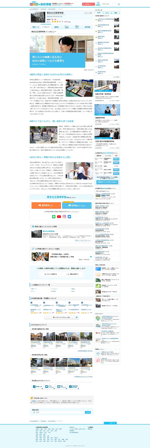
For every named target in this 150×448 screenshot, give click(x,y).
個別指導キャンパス (86, 309)
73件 (39, 369)
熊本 (48, 441)
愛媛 (63, 439)
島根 (40, 439)
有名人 (73, 291)
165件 (89, 343)
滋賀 (48, 437)
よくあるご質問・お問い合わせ (77, 429)
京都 (44, 437)
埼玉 (45, 432)
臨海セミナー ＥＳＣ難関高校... (61, 310)
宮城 (49, 429)
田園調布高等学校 (48, 342)
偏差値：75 (100, 49)
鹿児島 (60, 441)
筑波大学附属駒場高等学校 (104, 30)
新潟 (37, 430)
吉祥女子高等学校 (85, 368)
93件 (64, 343)
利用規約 (34, 401)
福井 (52, 430)
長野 (40, 430)
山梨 (55, 430)
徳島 (55, 439)
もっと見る (116, 76)
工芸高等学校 (71, 368)
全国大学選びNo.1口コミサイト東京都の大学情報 (109, 324)
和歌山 (56, 437)
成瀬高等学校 (59, 342)
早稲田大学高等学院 (103, 60)
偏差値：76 (100, 43)
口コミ (33, 291)
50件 (77, 343)
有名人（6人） (77, 26)
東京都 (48, 16)
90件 (52, 343)
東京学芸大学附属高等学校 (104, 48)
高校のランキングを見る (107, 351)
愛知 (37, 436)
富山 (44, 430)
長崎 (44, 441)
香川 (59, 439)
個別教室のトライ (47, 309)
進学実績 (87, 27)
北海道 (37, 429)
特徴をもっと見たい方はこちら (82, 240)
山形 (57, 429)
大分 (52, 441)
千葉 (49, 432)
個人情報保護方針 (74, 432)
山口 (52, 439)
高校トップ (36, 27)
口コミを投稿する (52, 274)
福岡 (37, 441)
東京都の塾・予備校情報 (107, 331)
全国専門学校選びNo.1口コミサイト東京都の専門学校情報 (110, 317)
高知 (67, 439)
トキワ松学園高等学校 (74, 342)
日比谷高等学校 (102, 65)
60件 (89, 369)
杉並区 (51, 16)
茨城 (37, 434)
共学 (61, 16)
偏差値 (56, 27)
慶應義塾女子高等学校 (103, 42)
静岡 (44, 436)
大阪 (37, 437)
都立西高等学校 (102, 71)
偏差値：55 (83, 345)
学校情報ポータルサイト (62, 3)
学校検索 (88, 412)
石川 (48, 430)
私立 (59, 16)
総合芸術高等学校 (35, 342)
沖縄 (64, 441)
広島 (48, 439)
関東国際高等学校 (85, 342)
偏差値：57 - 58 (71, 370)
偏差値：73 (100, 73)
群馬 (40, 434)
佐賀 (40, 441)
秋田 (53, 429)
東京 (37, 432)
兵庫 (40, 437)
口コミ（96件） (66, 26)
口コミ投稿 (89, 13)
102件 (39, 343)
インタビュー (46, 27)
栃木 (44, 434)
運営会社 (90, 429)
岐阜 (40, 436)
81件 (77, 369)
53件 (52, 369)
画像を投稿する (74, 274)
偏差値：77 (33, 370)
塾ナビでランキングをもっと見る (61, 317)
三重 (48, 436)
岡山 (44, 439)
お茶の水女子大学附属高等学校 (51, 368)
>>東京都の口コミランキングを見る (83, 376)
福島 (60, 429)
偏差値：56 (33, 345)
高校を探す (104, 358)
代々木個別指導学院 (74, 309)
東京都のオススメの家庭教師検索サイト (110, 339)
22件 (64, 369)
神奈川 (41, 432)
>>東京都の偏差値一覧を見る (85, 350)
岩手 (45, 429)
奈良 (52, 437)
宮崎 (55, 441)
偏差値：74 (100, 67)
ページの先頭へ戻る (110, 423)
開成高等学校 (34, 368)
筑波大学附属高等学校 (103, 24)
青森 (42, 429)
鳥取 (37, 439)
